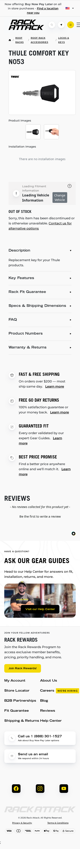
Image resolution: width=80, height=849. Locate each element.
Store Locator (16, 690)
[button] (40, 516)
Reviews (47, 711)
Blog (44, 701)
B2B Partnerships (20, 701)
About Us (48, 680)
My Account (14, 680)
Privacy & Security (22, 823)
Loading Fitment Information (34, 188)
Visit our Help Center (40, 609)
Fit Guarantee (16, 711)
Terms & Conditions (57, 823)
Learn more (54, 386)
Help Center (51, 721)
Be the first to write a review (40, 516)
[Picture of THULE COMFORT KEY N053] (42, 92)
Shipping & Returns (21, 721)
